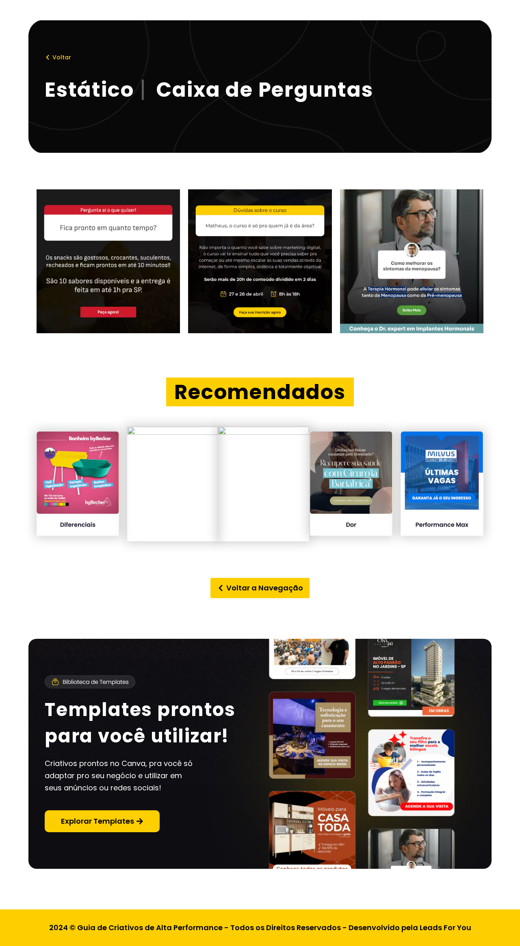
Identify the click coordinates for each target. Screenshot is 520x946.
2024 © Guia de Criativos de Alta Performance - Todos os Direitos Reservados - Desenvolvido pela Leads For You (260, 927)
